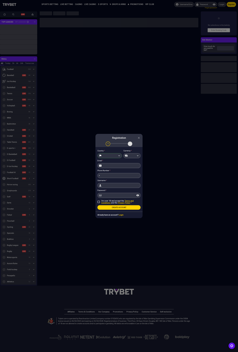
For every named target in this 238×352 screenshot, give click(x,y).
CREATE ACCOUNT (119, 207)
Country (101, 151)
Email (100, 161)
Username (102, 180)
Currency (127, 151)
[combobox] (110, 155)
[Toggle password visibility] (137, 195)
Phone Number (103, 171)
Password (101, 190)
